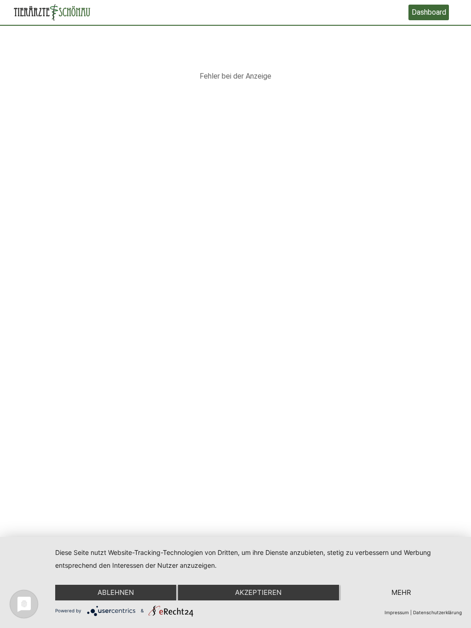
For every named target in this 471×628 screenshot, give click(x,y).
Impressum (397, 612)
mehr (401, 592)
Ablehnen (116, 592)
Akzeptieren (258, 592)
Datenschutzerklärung (437, 612)
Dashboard (429, 12)
